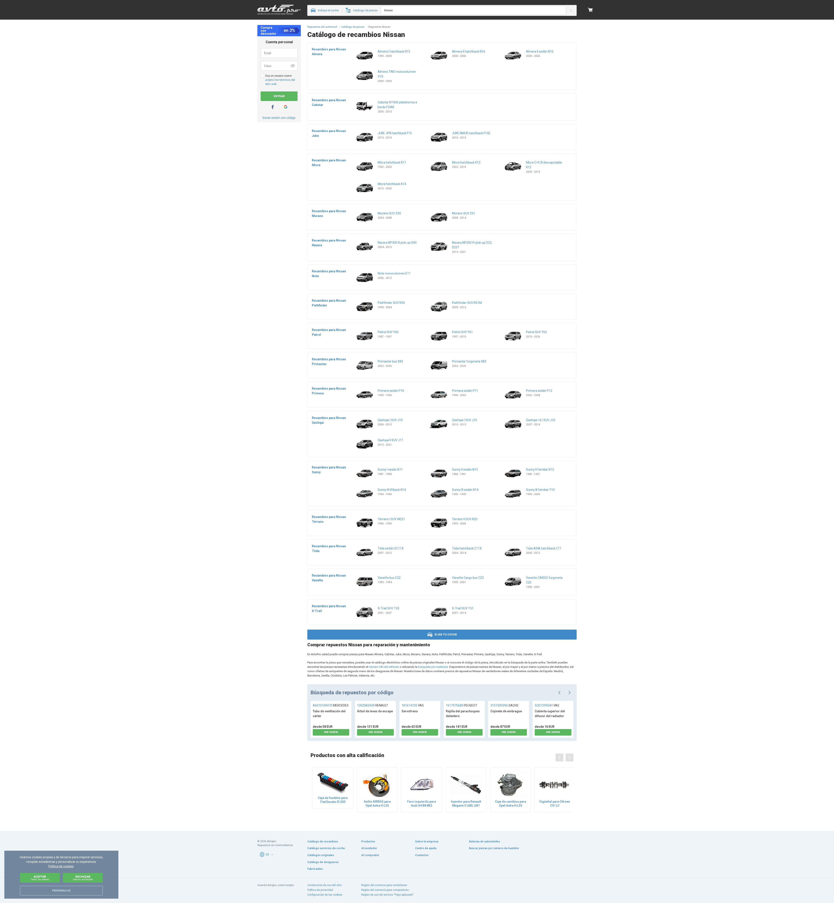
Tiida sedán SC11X (391, 548)
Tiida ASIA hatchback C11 (543, 548)
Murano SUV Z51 (463, 213)
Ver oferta (331, 732)
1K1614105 (413, 705)
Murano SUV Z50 (389, 213)
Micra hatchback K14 (392, 184)
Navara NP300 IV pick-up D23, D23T (472, 245)
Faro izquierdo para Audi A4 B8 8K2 (421, 803)
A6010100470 (331, 705)
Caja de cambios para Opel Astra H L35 (510, 803)
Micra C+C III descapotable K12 (544, 165)
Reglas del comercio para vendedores (384, 885)
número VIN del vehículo (384, 666)
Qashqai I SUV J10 (390, 420)
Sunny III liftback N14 (392, 489)
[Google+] (285, 107)
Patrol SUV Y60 (388, 332)
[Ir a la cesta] (590, 9)
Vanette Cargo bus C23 (468, 577)
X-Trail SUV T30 (388, 608)
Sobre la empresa (426, 841)
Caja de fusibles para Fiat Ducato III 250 (333, 800)
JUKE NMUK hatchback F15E (471, 133)
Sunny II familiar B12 (540, 469)
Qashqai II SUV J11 (390, 440)
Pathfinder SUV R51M (467, 302)
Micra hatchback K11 (392, 162)
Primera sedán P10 (391, 390)
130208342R (372, 705)
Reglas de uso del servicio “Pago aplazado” (387, 894)
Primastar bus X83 (390, 361)
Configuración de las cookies (324, 894)
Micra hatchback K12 (466, 162)
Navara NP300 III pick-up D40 (397, 242)
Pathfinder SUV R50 (391, 302)
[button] (272, 855)
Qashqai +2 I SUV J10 (540, 420)
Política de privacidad (320, 889)
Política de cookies (61, 866)
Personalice (61, 890)
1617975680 (461, 705)
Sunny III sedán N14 (465, 489)
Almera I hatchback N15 (394, 51)
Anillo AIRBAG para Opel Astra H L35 (377, 803)
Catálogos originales (320, 855)
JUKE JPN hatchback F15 (395, 133)
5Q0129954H (547, 705)
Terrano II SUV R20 (464, 519)
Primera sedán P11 (465, 390)
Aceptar (40, 878)
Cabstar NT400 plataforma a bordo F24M (397, 105)
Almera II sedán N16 (539, 51)
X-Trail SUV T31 (462, 608)
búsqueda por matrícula (433, 666)
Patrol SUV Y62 (536, 332)
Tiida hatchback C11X (467, 548)
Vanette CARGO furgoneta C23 (544, 580)
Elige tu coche (446, 634)
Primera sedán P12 (539, 390)
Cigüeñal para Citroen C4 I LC (554, 803)
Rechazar (83, 878)
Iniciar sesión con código (279, 117)
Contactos (422, 855)
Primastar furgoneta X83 (469, 361)
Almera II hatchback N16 (468, 51)
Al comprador (370, 855)
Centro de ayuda (425, 848)
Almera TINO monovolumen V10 (397, 74)
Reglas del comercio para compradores (385, 889)
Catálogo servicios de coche (326, 848)
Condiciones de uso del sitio (324, 885)
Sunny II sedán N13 (465, 469)
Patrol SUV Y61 (462, 332)
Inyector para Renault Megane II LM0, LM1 (466, 803)
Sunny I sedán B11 (390, 469)
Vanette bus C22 (389, 577)
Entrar (279, 96)
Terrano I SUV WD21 (391, 519)
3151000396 (504, 705)
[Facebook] (272, 107)
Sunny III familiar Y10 (540, 489)
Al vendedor (369, 848)
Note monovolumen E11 (394, 273)
